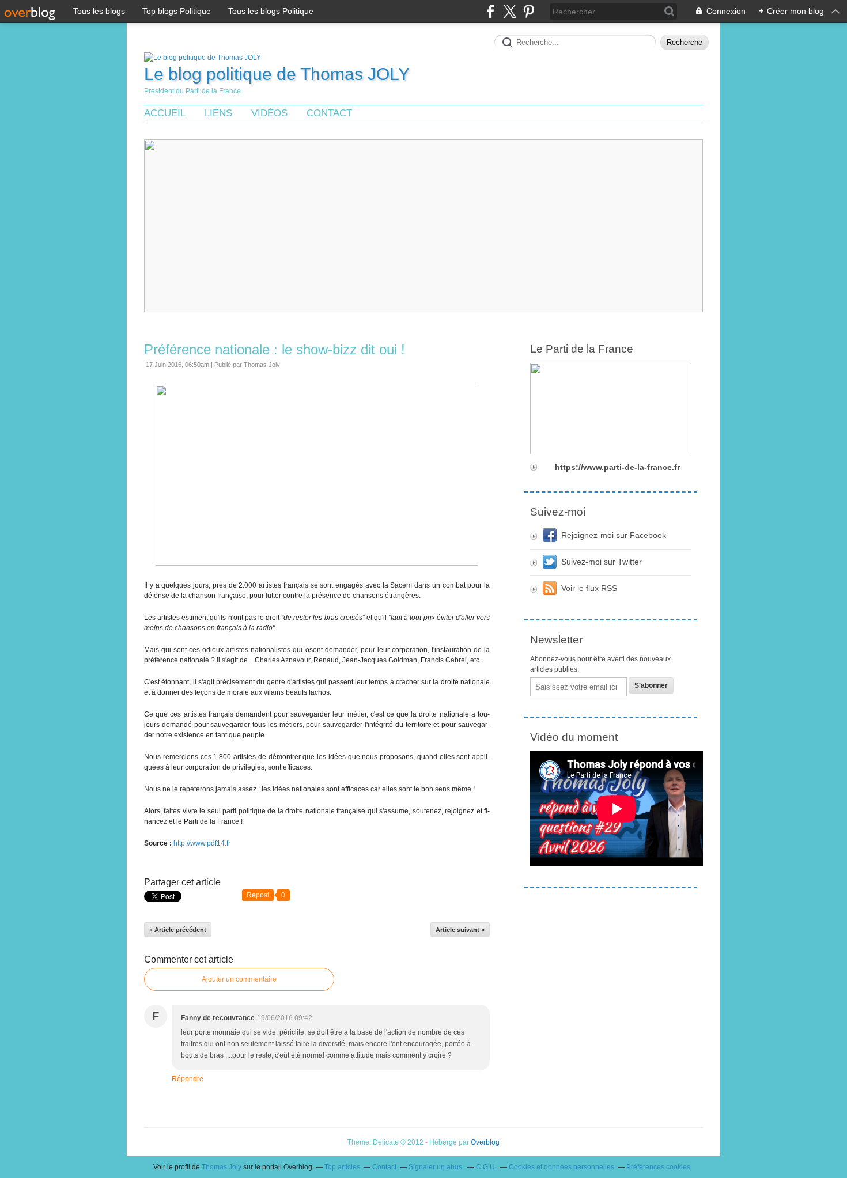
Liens (218, 113)
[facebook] (490, 11)
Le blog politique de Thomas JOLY (277, 74)
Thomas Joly (221, 1167)
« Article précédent (177, 929)
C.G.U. (486, 1167)
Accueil (165, 113)
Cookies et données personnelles (561, 1167)
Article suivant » (460, 929)
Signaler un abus (436, 1167)
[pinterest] (528, 11)
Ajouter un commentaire (239, 979)
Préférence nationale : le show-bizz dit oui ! (274, 349)
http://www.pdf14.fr (201, 843)
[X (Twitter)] (509, 11)
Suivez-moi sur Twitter (601, 561)
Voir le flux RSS (589, 588)
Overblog (485, 1142)
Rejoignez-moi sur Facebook (613, 535)
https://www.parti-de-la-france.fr (617, 467)
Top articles (342, 1167)
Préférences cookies (658, 1167)
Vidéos (269, 113)
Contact (329, 113)
